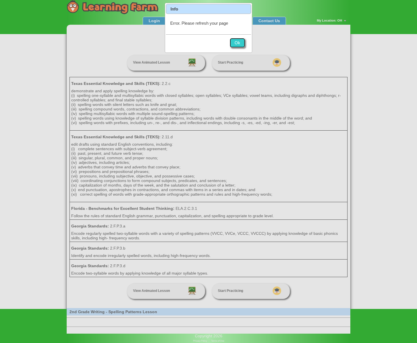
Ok (237, 42)
